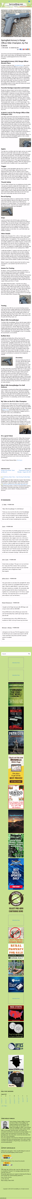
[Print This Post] (17, 49)
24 (18, 1101)
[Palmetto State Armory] (16, 874)
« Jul (2, 1105)
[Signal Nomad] (16, 821)
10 (18, 1098)
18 (23, 1100)
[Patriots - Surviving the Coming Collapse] (16, 742)
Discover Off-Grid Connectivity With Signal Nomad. (14, 484)
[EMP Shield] (16, 984)
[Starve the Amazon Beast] (16, 935)
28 (5, 1103)
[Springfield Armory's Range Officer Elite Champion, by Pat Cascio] (16, 23)
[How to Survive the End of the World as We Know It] (16, 694)
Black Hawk (6, 409)
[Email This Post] (19, 49)
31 (18, 1103)
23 (14, 1101)
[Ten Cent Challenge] (16, 1030)
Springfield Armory (19, 65)
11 (22, 1098)
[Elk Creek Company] (16, 902)
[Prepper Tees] (16, 1079)
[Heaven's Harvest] (16, 797)
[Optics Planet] (16, 1046)
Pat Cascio (19, 460)
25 (23, 1101)
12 (27, 1098)
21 (5, 1101)
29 (10, 1103)
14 (5, 1100)
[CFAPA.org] (16, 1063)
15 (10, 1100)
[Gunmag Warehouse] (16, 718)
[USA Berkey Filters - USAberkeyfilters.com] (16, 968)
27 (1, 1103)
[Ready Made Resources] (16, 845)
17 (18, 1100)
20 (1, 1101)
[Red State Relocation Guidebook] (16, 1013)
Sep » (5, 1105)
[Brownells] (16, 769)
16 (14, 1100)
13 (1, 1100)
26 (27, 1101)
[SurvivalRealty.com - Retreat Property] (16, 951)
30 (14, 1103)
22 (10, 1101)
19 (27, 1100)
